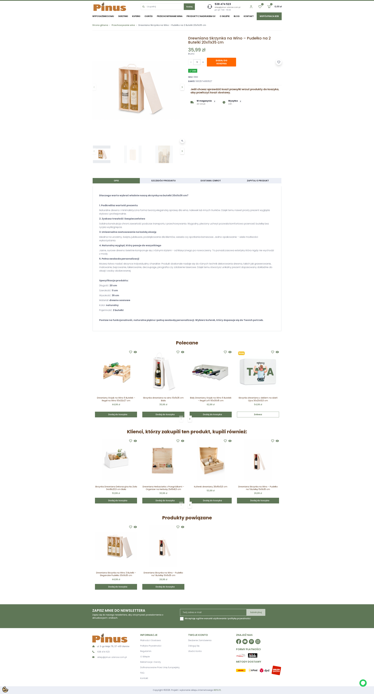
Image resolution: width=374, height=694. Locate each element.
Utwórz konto (195, 651)
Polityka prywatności (150, 645)
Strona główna (100, 25)
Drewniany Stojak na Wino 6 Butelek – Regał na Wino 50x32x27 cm (116, 399)
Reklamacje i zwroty (150, 662)
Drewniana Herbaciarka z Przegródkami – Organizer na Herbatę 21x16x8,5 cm (163, 488)
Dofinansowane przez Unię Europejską (159, 667)
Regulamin (145, 651)
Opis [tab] (116, 180)
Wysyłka (233, 100)
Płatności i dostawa (150, 640)
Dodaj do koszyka (221, 62)
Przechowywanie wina (123, 25)
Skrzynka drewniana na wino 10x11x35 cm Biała (163, 399)
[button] (269, 6)
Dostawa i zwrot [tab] (211, 180)
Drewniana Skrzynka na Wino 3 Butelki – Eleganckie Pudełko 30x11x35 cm (116, 574)
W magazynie (204, 100)
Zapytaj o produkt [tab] (258, 180)
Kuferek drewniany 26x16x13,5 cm (210, 486)
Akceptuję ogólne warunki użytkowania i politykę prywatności (217, 618)
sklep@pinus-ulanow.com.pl (227, 7)
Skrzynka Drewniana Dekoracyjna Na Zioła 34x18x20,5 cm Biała (116, 488)
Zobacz (258, 414)
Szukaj (189, 6)
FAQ (142, 672)
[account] (251, 6)
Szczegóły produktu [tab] (163, 180)
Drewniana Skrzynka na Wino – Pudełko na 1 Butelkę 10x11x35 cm (258, 488)
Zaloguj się (193, 645)
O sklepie (145, 656)
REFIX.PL (217, 690)
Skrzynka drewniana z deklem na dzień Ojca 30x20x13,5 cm (258, 399)
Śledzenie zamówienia (199, 640)
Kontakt (144, 678)
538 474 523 (223, 4)
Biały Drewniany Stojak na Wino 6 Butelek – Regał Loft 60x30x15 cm (210, 399)
